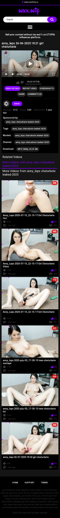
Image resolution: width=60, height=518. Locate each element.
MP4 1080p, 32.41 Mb (28, 149)
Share (21, 94)
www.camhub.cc (31, 2)
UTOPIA (50, 34)
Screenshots (47, 88)
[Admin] (6, 103)
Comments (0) (35, 94)
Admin (17, 104)
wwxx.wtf (27, 513)
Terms (44, 482)
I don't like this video (22, 82)
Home (15, 482)
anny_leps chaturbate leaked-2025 (23, 122)
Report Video (30, 88)
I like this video (18, 82)
